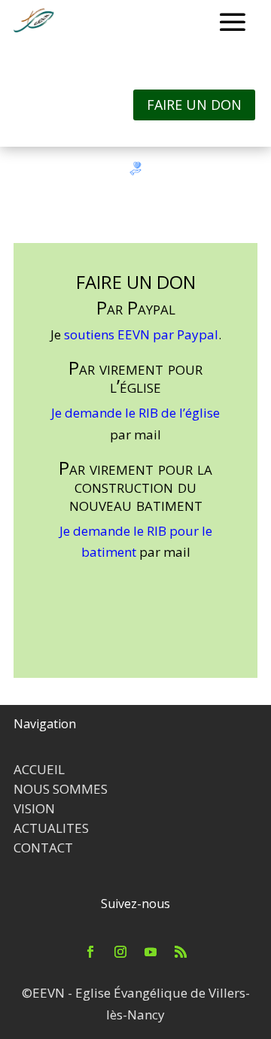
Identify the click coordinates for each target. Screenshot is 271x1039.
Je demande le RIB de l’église (135, 412)
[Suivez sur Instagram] (120, 952)
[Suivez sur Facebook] (90, 952)
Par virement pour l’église (135, 378)
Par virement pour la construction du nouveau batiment (135, 487)
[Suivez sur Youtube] (151, 952)
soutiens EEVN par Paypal (141, 334)
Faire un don (194, 105)
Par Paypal (135, 309)
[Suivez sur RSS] (181, 952)
